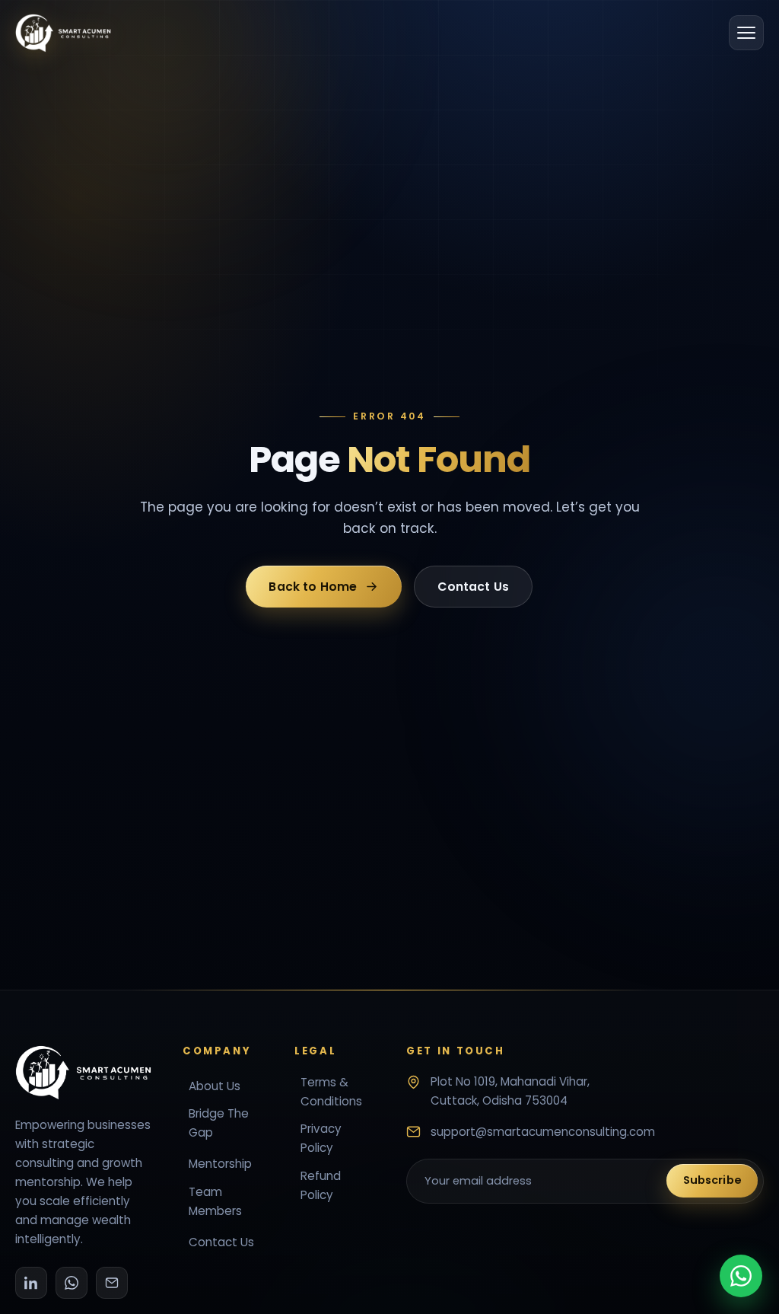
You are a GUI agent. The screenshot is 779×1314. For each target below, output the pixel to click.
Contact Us (474, 587)
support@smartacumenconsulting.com (543, 1132)
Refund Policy (320, 1185)
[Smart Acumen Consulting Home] (63, 33)
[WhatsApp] (71, 1283)
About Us (214, 1086)
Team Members (215, 1201)
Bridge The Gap (219, 1122)
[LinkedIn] (31, 1283)
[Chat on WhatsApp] (741, 1276)
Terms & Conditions (331, 1091)
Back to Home (313, 587)
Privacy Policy (321, 1138)
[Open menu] (746, 32)
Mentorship (220, 1164)
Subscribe (712, 1180)
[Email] (112, 1283)
